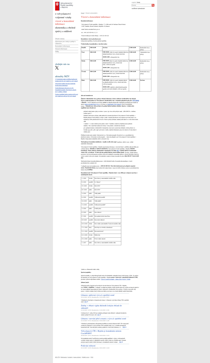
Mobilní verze (85, 357)
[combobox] (142, 5)
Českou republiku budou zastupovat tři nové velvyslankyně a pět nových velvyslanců (66, 95)
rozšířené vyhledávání (138, 8)
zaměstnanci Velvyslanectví (114, 104)
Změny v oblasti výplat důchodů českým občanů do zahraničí (101, 306)
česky (138, 2)
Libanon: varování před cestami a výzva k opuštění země (103, 318)
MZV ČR (57, 357)
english (134, 2)
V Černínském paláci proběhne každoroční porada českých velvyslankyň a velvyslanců (66, 80)
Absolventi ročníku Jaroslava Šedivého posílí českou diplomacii (65, 84)
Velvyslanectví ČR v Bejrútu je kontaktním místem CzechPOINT (101, 332)
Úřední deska (59, 39)
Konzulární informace (62, 46)
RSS (92, 357)
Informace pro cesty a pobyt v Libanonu (65, 42)
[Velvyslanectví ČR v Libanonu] (64, 2)
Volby (57, 51)
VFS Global (135, 100)
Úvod (82, 13)
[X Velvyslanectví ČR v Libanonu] (57, 66)
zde (118, 150)
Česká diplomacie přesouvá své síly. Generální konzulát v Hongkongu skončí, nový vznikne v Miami (65, 89)
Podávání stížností (88, 345)
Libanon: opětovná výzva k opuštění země (97, 295)
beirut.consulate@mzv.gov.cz (92, 104)
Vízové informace (61, 49)
